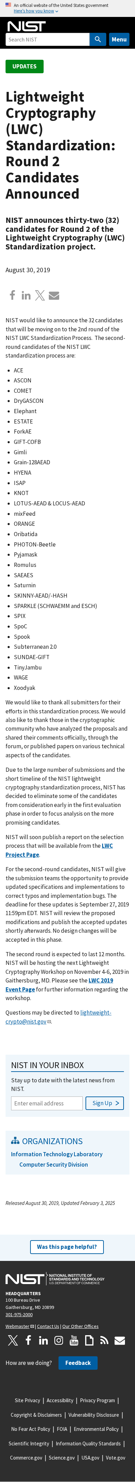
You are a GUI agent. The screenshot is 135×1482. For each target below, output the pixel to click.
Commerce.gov (26, 1457)
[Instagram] (58, 1340)
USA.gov (90, 1457)
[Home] (27, 26)
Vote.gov (115, 1457)
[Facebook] (12, 295)
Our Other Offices (80, 1326)
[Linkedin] (26, 295)
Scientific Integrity (29, 1443)
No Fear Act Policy (30, 1429)
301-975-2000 (19, 1314)
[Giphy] (89, 1340)
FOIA (62, 1429)
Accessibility (60, 1400)
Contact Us (48, 1326)
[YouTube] (74, 1340)
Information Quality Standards (88, 1443)
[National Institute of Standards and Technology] (55, 1279)
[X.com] (40, 295)
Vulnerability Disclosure (94, 1415)
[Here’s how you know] (67, 8)
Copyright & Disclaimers (36, 1415)
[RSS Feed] (104, 1340)
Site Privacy (27, 1400)
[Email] (54, 295)
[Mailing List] (119, 1340)
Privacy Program (97, 1400)
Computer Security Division (53, 1164)
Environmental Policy (96, 1429)
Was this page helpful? (67, 1247)
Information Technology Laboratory (56, 1154)
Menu (119, 39)
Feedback (78, 1363)
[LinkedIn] (43, 1340)
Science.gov (62, 1457)
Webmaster (17, 1326)
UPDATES (24, 66)
